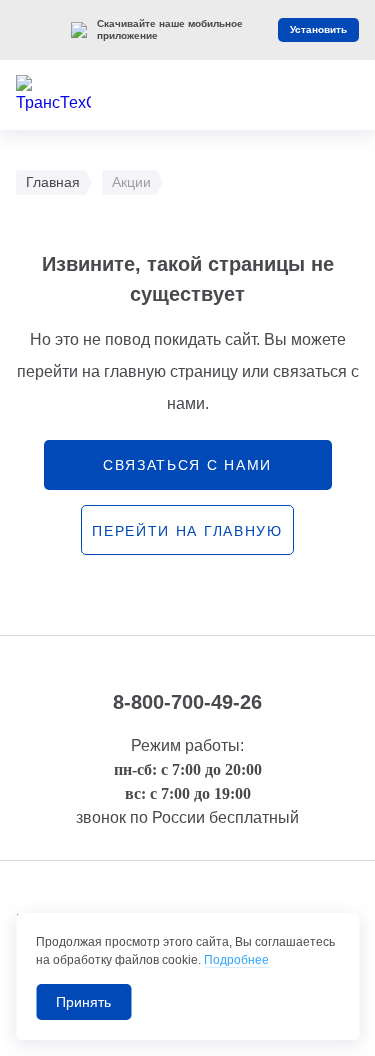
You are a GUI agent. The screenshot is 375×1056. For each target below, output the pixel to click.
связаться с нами (187, 465)
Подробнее (236, 960)
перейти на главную (187, 531)
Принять (83, 1002)
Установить (318, 29)
